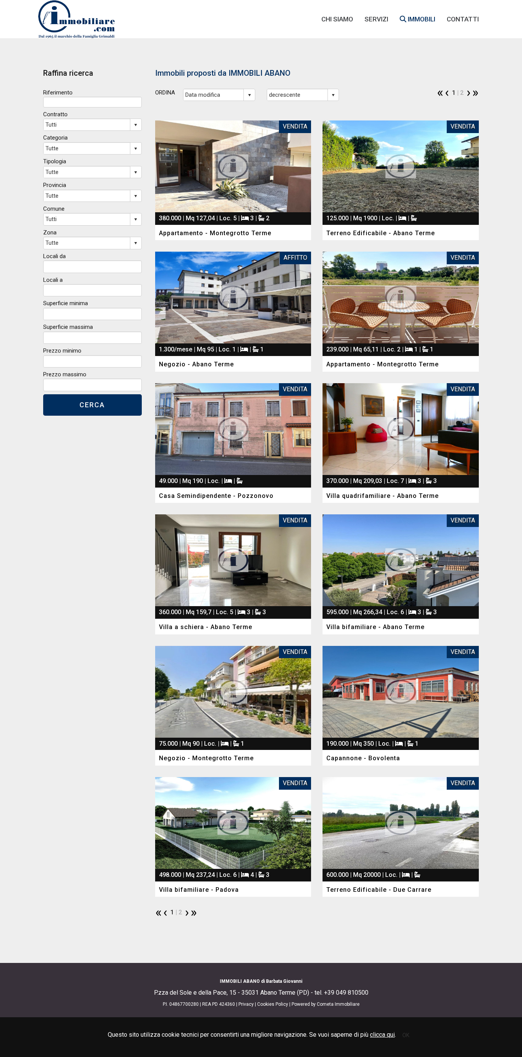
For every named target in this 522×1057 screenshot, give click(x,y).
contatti (463, 19)
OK (405, 1035)
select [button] (249, 95)
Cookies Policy (272, 1004)
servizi (376, 19)
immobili (420, 19)
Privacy (246, 1004)
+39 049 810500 (346, 992)
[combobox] (213, 95)
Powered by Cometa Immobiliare (326, 1004)
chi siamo (337, 19)
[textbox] (92, 102)
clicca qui (382, 1034)
